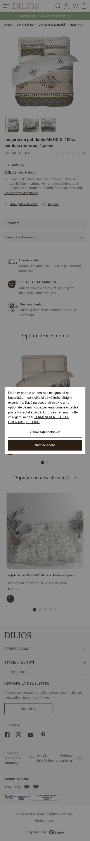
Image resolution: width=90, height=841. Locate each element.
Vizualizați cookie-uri (45, 432)
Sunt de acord (45, 445)
